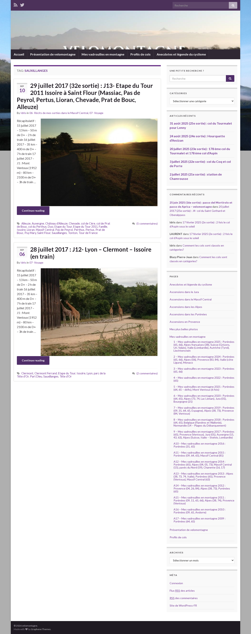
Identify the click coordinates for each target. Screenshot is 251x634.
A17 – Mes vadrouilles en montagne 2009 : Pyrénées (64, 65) (200, 520)
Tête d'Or (66, 376)
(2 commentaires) (147, 373)
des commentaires (184, 598)
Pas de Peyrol (64, 229)
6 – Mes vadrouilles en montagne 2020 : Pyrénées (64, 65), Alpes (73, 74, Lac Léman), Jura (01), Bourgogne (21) (204, 398)
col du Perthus (37, 226)
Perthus (79, 229)
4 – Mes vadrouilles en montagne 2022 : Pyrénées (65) (204, 379)
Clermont (27, 373)
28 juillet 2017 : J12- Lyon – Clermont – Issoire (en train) (90, 253)
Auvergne (38, 223)
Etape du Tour (63, 226)
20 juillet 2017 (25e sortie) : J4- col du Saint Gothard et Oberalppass (199, 210)
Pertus (89, 229)
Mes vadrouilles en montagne (103, 54)
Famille (103, 226)
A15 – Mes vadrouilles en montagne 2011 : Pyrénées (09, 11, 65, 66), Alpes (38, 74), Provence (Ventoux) (204, 500)
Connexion (176, 583)
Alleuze (26, 223)
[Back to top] (242, 625)
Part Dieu (36, 376)
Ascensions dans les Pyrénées (188, 314)
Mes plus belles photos (184, 329)
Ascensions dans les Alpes (186, 306)
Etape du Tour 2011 (85, 226)
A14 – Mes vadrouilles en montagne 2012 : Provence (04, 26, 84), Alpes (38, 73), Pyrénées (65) (202, 488)
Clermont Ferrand (46, 373)
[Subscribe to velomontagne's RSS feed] (15, 4)
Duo (50, 226)
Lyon (90, 373)
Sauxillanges (59, 233)
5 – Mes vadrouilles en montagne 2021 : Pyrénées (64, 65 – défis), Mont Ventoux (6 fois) (204, 388)
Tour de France (88, 233)
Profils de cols (140, 54)
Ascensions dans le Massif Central (191, 299)
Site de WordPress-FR (183, 605)
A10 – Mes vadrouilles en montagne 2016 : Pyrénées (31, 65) (200, 445)
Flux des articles (182, 590)
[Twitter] (22, 4)
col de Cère (88, 223)
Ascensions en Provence (185, 321)
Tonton (72, 233)
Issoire (21, 229)
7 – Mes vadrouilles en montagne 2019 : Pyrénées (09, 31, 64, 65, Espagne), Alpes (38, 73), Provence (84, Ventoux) (204, 410)
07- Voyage (96, 113)
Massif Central (45, 229)
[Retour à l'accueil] (125, 30)
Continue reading (33, 210)
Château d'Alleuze (56, 223)
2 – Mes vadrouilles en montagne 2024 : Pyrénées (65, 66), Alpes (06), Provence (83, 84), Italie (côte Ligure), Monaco (204, 359)
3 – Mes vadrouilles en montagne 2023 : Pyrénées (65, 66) (204, 370)
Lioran (31, 229)
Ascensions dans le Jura (184, 292)
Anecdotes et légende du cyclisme (181, 54)
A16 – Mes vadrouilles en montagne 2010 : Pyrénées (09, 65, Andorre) (200, 511)
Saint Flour (44, 233)
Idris (23, 113)
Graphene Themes (41, 629)
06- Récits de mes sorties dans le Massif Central (58, 113)
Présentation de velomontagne (52, 54)
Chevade (74, 223)
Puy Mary (30, 233)
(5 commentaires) (147, 223)
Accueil (19, 54)
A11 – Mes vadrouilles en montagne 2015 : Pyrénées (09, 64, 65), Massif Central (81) (200, 454)
